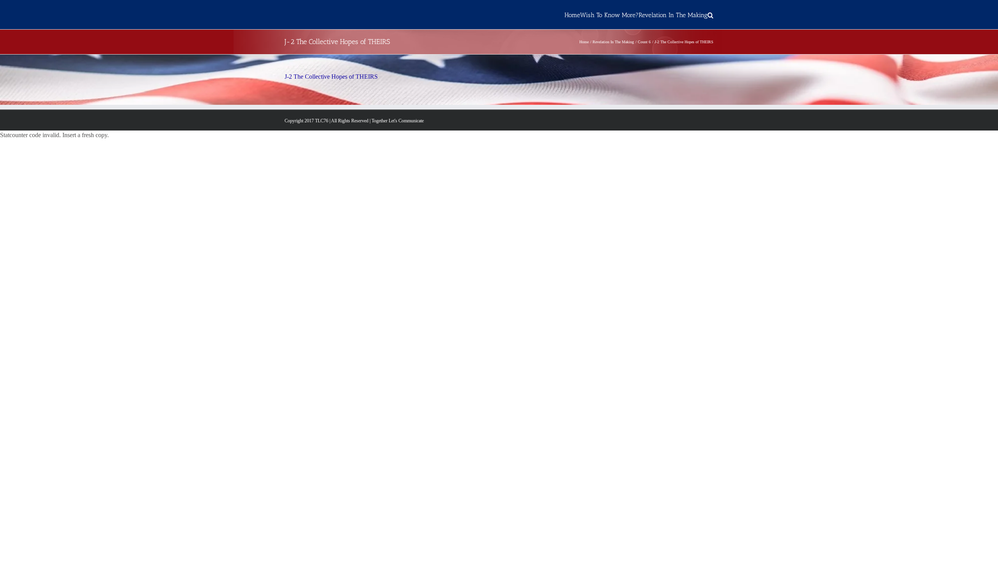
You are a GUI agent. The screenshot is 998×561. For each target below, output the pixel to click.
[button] (710, 14)
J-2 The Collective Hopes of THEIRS (331, 76)
